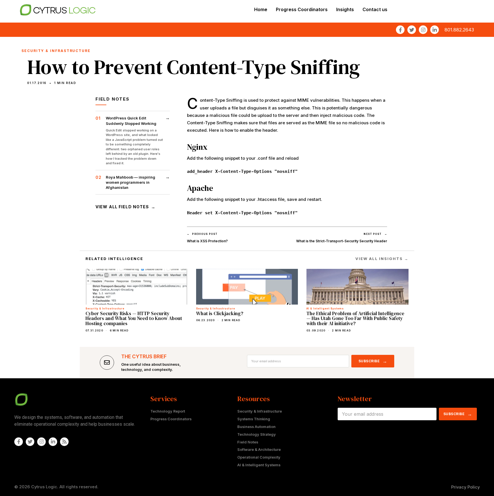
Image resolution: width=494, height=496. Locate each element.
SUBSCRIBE (372, 361)
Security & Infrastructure (259, 411)
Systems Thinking (253, 419)
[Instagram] (423, 29)
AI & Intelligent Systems (258, 465)
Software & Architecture (259, 449)
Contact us (374, 9)
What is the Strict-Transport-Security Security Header (341, 241)
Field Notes (247, 442)
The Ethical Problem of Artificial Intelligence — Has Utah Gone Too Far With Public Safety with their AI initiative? (355, 318)
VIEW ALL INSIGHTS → (382, 258)
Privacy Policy (465, 487)
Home (260, 9)
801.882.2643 (459, 30)
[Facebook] (400, 29)
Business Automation (256, 427)
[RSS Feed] (64, 441)
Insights (345, 9)
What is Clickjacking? (219, 313)
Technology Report (167, 411)
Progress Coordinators (302, 9)
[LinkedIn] (434, 29)
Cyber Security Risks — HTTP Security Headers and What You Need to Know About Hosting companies (133, 318)
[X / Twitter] (411, 29)
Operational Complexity (258, 457)
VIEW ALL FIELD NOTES (125, 207)
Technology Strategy (256, 434)
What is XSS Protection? (207, 241)
